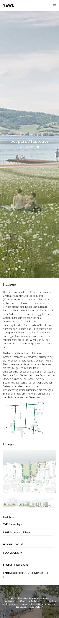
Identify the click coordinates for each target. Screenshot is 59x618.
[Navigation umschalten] (54, 5)
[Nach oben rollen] (52, 611)
